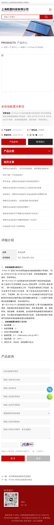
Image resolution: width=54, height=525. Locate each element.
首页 (6, 47)
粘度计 (23, 47)
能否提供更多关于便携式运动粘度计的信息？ (21, 213)
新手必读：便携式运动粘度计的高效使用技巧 (21, 181)
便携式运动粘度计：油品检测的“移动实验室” (21, 201)
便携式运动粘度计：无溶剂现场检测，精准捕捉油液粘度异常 (27, 168)
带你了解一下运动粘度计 (13, 175)
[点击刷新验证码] (27, 444)
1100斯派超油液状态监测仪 (20, 476)
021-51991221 (50, 390)
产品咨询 (13, 142)
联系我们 (40, 142)
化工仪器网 (37, 521)
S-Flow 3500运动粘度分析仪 (20, 480)
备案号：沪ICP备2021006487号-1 (28, 518)
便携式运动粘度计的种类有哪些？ (16, 207)
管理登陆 (46, 518)
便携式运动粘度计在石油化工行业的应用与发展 (22, 188)
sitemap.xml (17, 521)
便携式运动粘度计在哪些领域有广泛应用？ (20, 220)
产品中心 (13, 47)
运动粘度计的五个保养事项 (14, 226)
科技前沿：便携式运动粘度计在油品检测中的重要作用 (25, 194)
